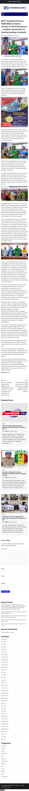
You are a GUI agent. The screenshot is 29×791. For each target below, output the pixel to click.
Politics (2, 768)
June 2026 (3, 644)
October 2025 (4, 664)
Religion (3, 771)
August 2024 (4, 700)
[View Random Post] (23, 14)
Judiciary (3, 763)
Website (3, 583)
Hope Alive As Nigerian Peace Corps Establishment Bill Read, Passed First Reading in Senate (14, 473)
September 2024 (5, 698)
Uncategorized (4, 776)
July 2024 (3, 703)
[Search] (26, 14)
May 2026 (3, 646)
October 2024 (4, 695)
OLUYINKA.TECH (6, 787)
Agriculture (3, 745)
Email (2, 576)
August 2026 (4, 639)
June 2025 (3, 675)
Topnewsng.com (16, 785)
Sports (2, 774)
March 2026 (4, 652)
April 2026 (3, 649)
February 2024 (4, 716)
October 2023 (4, 726)
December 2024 (4, 690)
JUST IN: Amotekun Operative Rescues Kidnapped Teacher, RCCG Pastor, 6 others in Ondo (14, 427)
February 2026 (4, 654)
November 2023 (4, 723)
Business (3, 751)
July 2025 (3, 672)
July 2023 (3, 734)
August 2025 (4, 670)
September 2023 (5, 729)
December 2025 (4, 659)
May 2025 (3, 677)
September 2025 (5, 667)
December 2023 (4, 721)
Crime (2, 756)
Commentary (4, 753)
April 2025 (3, 680)
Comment (4, 549)
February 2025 (4, 685)
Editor (3, 431)
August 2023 (4, 731)
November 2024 (4, 693)
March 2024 (4, 713)
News (8, 372)
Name (2, 569)
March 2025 (4, 682)
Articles (3, 748)
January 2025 (4, 687)
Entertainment (4, 761)
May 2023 (3, 739)
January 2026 (4, 657)
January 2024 (4, 718)
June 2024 (3, 705)
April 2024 (3, 711)
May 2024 (3, 708)
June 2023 (3, 736)
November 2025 (4, 662)
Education (3, 758)
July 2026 (3, 641)
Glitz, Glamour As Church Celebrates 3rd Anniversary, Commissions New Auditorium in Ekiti (14, 518)
